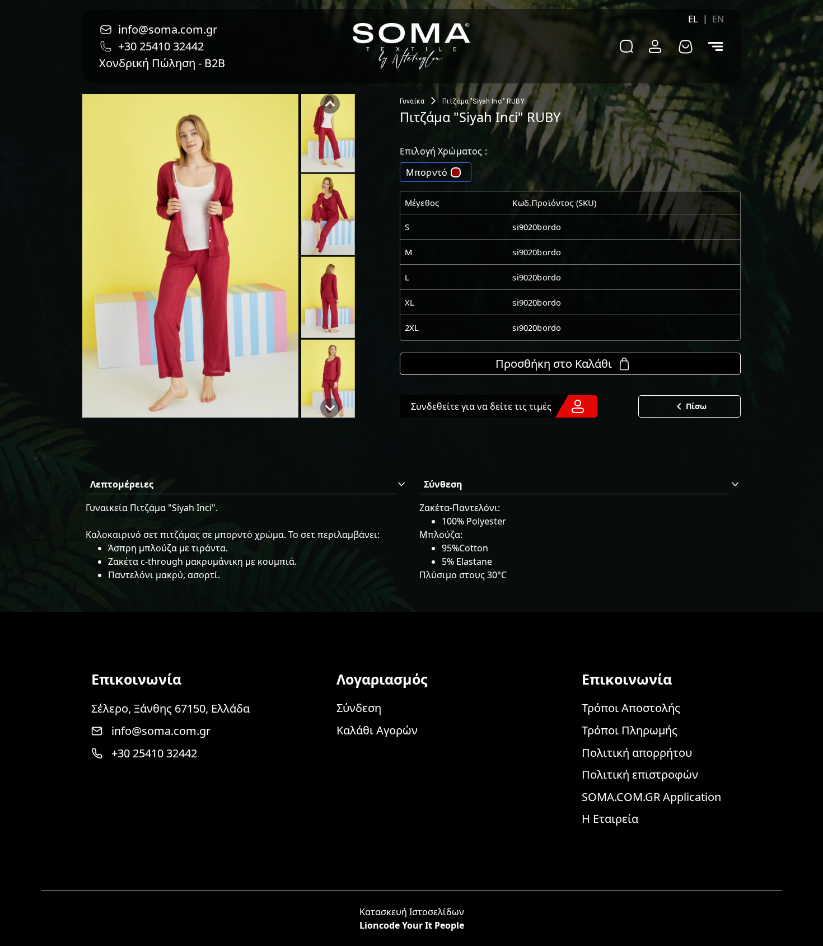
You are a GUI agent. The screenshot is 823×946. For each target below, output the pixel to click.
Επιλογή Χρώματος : (443, 151)
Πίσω (696, 406)
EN (718, 19)
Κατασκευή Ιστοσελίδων (411, 912)
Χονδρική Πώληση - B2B (162, 63)
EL (693, 19)
